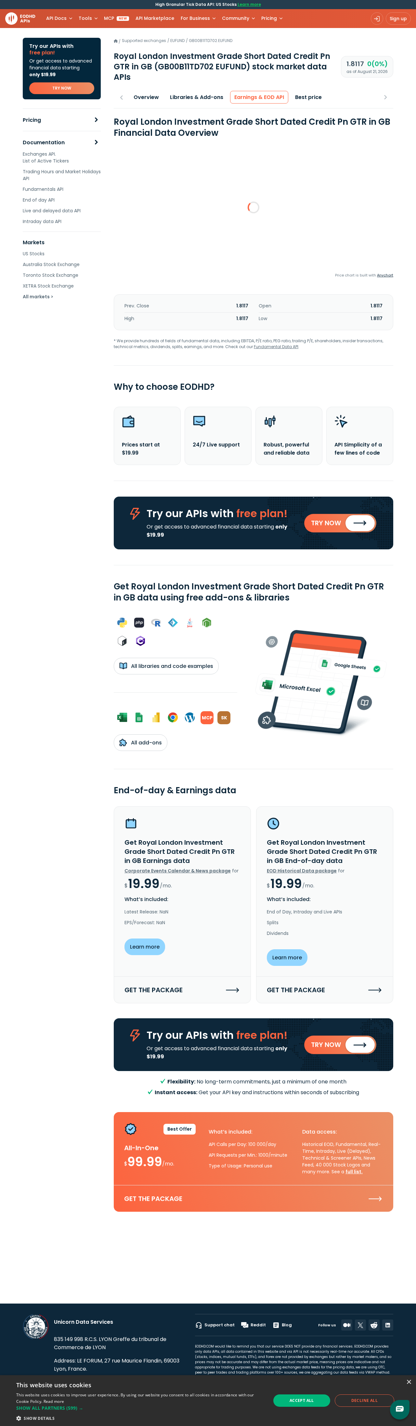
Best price (308, 97)
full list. (354, 1171)
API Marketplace (155, 18)
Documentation (44, 142)
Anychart (385, 275)
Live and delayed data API (52, 210)
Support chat (219, 1325)
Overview (146, 97)
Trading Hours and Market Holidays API (62, 175)
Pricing (32, 120)
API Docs (56, 18)
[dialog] (208, 1400)
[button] (140, 1408)
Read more (54, 1401)
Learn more (249, 4)
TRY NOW (61, 88)
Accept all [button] (302, 1400)
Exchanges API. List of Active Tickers (46, 157)
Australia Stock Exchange (51, 264)
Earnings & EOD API (259, 97)
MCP (115, 18)
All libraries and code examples (171, 666)
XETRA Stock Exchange (48, 286)
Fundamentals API (43, 189)
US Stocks (34, 253)
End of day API (39, 200)
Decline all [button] (364, 1400)
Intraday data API (42, 221)
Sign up (398, 18)
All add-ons (146, 742)
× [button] (408, 1382)
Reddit (258, 1325)
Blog (287, 1325)
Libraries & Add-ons (196, 97)
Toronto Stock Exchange (50, 275)
